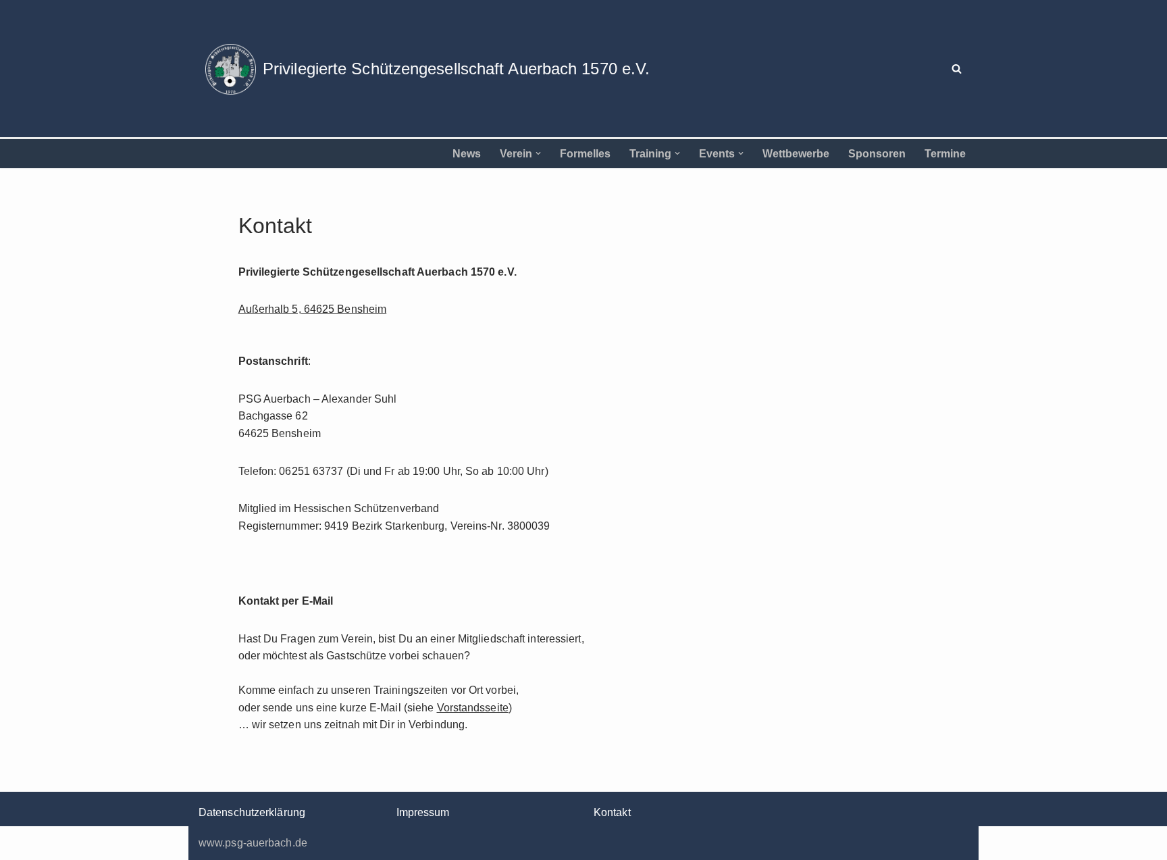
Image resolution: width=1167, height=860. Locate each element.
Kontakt (612, 812)
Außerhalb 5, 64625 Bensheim (312, 309)
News (466, 153)
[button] (538, 153)
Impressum (423, 812)
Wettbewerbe (795, 153)
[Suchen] (957, 69)
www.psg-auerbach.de (253, 843)
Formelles (585, 153)
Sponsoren (877, 153)
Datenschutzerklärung (252, 812)
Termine (945, 153)
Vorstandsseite (473, 707)
